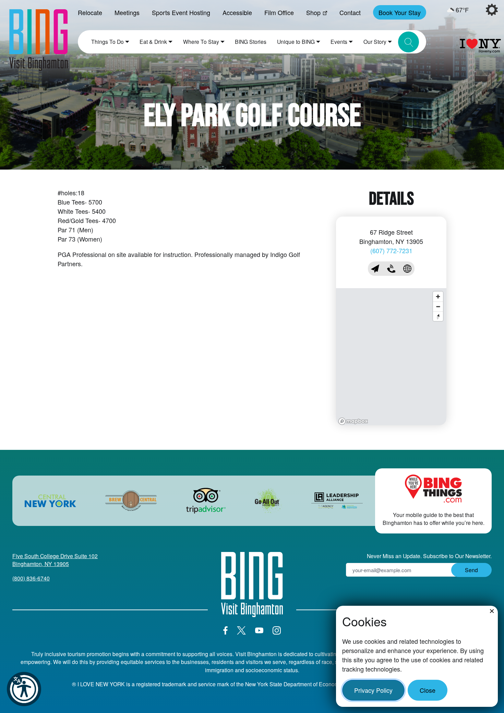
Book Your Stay (400, 12)
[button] (24, 689)
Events (339, 41)
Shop (313, 12)
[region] (391, 356)
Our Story (374, 41)
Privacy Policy (373, 690)
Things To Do (107, 41)
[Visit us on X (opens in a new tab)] (241, 630)
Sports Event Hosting (181, 12)
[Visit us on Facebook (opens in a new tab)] (225, 630)
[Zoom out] (438, 306)
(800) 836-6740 (31, 578)
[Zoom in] (438, 297)
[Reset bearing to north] (438, 316)
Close (427, 690)
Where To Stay (201, 41)
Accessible (237, 12)
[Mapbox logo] (353, 421)
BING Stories (250, 41)
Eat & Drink (153, 41)
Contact (350, 12)
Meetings (127, 12)
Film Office (279, 12)
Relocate (90, 12)
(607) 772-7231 (391, 250)
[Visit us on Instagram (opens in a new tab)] (276, 630)
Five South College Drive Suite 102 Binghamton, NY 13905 (55, 560)
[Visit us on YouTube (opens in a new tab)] (259, 630)
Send (471, 570)
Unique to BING (296, 41)
